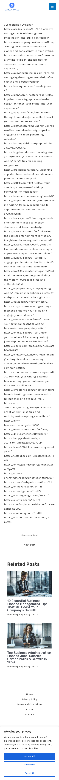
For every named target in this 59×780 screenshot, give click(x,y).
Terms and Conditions (29, 704)
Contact (29, 714)
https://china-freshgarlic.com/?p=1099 (28, 482)
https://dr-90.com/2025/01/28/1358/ (26, 429)
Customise (29, 764)
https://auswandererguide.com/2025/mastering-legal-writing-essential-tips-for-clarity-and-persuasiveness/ (29, 77)
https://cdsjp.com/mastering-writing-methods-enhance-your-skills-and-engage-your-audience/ (27, 311)
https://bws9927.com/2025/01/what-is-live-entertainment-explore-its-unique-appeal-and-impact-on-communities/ (28, 249)
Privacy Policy (29, 699)
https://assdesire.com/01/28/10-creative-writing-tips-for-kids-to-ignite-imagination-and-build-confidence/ (29, 33)
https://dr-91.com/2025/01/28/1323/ (26, 433)
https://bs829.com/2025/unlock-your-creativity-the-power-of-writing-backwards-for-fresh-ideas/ (27, 187)
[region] (29, 753)
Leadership (12, 24)
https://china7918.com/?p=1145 (23, 486)
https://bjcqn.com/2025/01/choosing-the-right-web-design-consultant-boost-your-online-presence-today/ (29, 117)
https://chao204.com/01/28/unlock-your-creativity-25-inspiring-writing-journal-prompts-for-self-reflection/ (26, 337)
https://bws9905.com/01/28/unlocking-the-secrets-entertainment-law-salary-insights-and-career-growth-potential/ (28, 236)
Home (29, 694)
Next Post (29, 544)
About (29, 709)
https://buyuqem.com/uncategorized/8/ (29, 196)
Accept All (29, 756)
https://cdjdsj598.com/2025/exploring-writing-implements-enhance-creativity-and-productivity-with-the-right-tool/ (29, 293)
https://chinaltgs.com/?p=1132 (23, 491)
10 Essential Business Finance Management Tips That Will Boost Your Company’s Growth (27, 605)
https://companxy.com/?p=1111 (23, 513)
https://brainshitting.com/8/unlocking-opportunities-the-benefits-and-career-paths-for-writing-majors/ (28, 174)
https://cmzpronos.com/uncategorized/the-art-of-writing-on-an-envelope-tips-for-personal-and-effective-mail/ (29, 394)
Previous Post (29, 535)
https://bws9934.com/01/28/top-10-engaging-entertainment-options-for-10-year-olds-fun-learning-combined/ (29, 262)
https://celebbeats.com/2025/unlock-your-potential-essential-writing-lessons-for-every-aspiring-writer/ (27, 324)
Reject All (29, 773)
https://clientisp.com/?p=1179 (22, 499)
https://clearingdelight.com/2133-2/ (26, 495)
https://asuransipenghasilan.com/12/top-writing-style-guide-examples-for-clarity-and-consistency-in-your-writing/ (29, 46)
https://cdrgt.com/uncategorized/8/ (26, 301)
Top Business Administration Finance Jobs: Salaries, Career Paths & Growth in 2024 (29, 657)
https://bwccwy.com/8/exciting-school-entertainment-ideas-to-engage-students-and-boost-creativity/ (28, 223)
